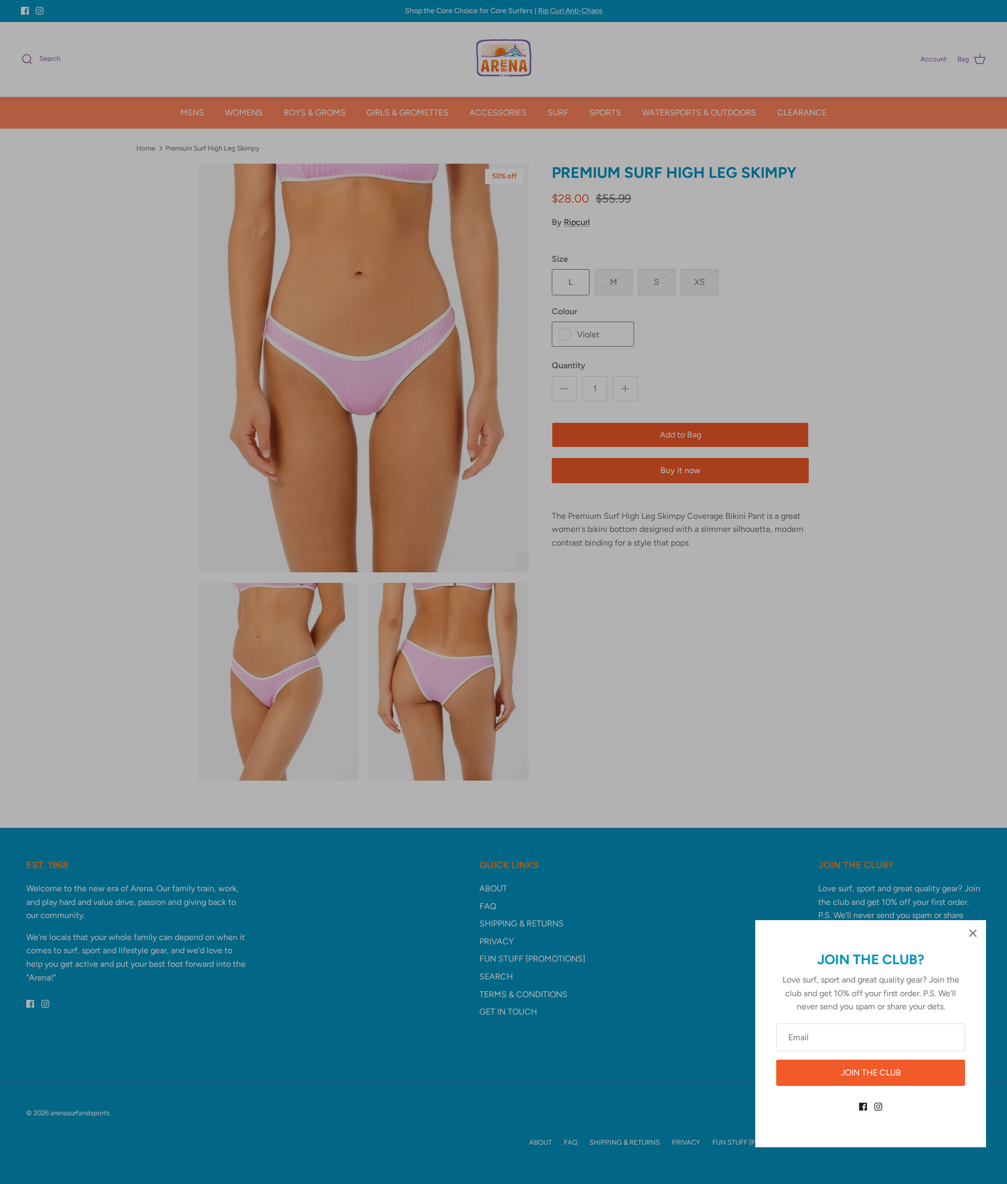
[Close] (972, 933)
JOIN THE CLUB (871, 1073)
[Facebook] (863, 1107)
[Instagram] (878, 1107)
